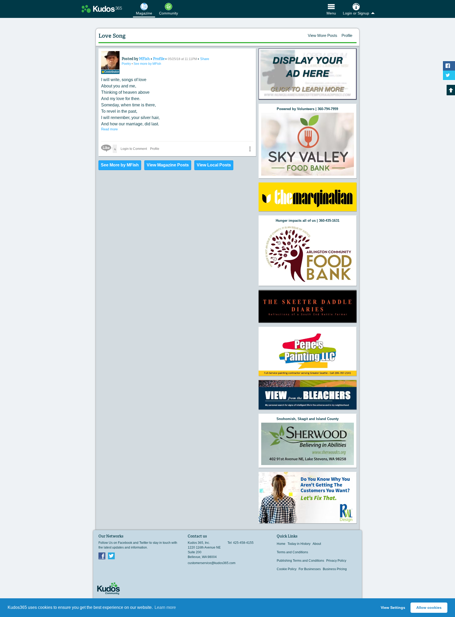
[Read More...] (308, 74)
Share (204, 59)
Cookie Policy (286, 569)
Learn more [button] (165, 607)
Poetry (127, 64)
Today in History (299, 544)
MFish (145, 58)
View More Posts (322, 35)
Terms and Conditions (292, 552)
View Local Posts (214, 165)
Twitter (111, 555)
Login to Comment (134, 149)
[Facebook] (101, 555)
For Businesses (310, 569)
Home (281, 544)
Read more (109, 129)
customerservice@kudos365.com (211, 563)
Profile (347, 35)
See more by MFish (147, 64)
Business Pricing (335, 569)
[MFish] (110, 60)
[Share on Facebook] (449, 66)
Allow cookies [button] (429, 607)
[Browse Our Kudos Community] (101, 9)
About (317, 544)
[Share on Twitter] (449, 75)
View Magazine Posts (168, 165)
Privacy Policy (336, 560)
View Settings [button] (393, 607)
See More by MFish (120, 165)
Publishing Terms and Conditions (300, 560)
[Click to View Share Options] (250, 148)
